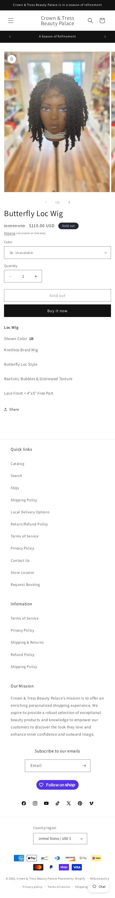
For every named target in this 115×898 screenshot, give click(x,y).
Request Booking (25, 584)
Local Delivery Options (30, 512)
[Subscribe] (84, 765)
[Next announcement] (105, 37)
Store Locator (22, 572)
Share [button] (14, 409)
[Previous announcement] (10, 37)
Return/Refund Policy (29, 524)
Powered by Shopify (71, 878)
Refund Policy (22, 654)
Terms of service (59, 887)
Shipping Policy (24, 500)
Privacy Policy (22, 548)
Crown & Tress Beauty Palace (37, 878)
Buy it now (57, 310)
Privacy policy (33, 887)
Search (16, 475)
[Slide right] (69, 202)
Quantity (10, 265)
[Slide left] (46, 202)
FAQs (15, 488)
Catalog (17, 463)
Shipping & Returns (27, 642)
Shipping (9, 233)
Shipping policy (86, 887)
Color (8, 242)
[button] (11, 20)
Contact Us (20, 560)
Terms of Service (25, 536)
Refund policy (99, 878)
